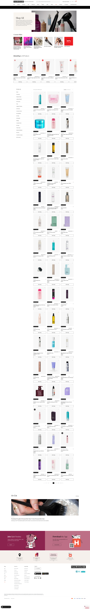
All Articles (77, 496)
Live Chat (38, 568)
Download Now (57, 544)
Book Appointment (73, 4)
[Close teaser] (84, 606)
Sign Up (11, 544)
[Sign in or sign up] (70, 1)
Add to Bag (39, 138)
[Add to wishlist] (25, 60)
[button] (6, 607)
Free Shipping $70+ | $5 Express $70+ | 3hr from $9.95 (45, 7)
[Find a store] (72, 1)
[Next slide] (76, 71)
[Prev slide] (14, 71)
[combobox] (68, 90)
